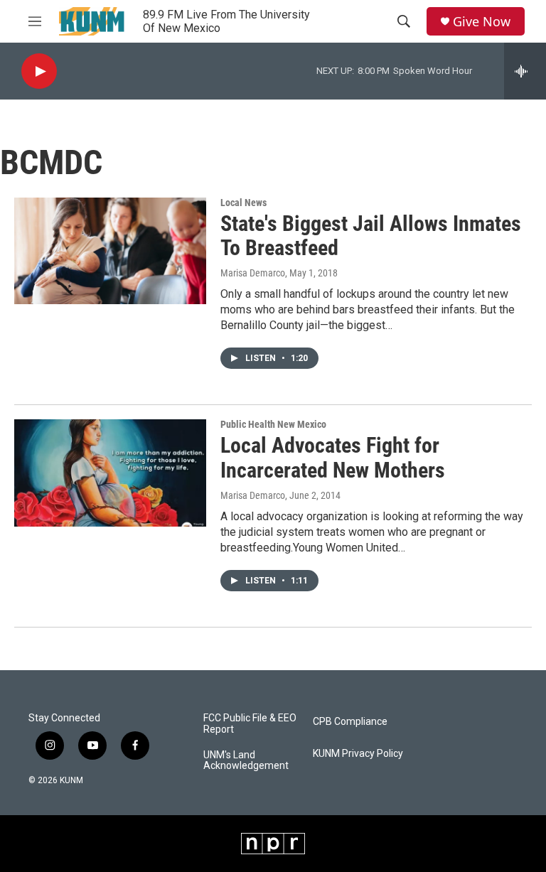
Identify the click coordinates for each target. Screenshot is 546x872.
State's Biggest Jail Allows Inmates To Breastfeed (370, 236)
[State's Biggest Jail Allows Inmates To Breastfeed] (110, 251)
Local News (243, 202)
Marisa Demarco (252, 273)
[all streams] (525, 71)
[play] (39, 71)
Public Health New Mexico (273, 424)
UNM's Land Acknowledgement (246, 761)
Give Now (481, 21)
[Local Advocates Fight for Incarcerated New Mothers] (110, 472)
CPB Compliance (350, 721)
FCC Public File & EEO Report (249, 724)
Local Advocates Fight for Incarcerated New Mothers (332, 458)
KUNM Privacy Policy (358, 753)
